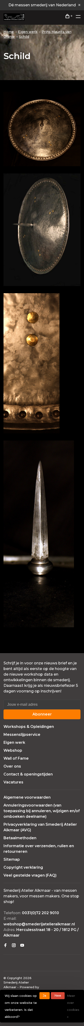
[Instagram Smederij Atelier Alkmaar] (14, 945)
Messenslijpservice (22, 734)
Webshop (13, 750)
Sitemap (12, 859)
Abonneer (42, 714)
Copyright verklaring (23, 867)
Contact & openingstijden (28, 774)
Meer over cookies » (73, 1006)
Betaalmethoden (20, 838)
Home (9, 32)
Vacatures (13, 782)
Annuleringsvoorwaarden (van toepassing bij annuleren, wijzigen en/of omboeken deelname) (42, 811)
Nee (57, 995)
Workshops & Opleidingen (29, 726)
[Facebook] (5, 945)
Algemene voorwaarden (27, 797)
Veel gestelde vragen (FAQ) (30, 875)
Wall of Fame (16, 758)
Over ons (12, 766)
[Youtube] (22, 945)
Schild (24, 37)
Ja (44, 995)
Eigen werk (27, 32)
